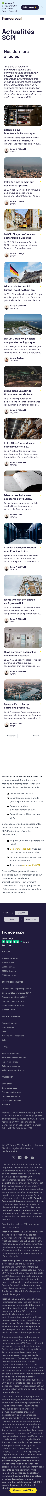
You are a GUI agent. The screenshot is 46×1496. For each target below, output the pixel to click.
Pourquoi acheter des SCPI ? (14, 997)
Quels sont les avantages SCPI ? (16, 993)
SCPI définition (11, 919)
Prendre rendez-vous (11, 1092)
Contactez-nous (9, 1088)
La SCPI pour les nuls (11, 1101)
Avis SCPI (6, 1105)
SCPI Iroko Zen (8, 963)
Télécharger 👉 (30, 7)
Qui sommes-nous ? (11, 1096)
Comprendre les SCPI (20, 849)
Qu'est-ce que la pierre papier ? (16, 989)
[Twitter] (13, 1157)
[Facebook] (26, 1157)
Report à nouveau (10, 1062)
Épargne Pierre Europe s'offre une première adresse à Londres (17, 708)
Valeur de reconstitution (13, 1070)
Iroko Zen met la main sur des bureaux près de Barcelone (19, 185)
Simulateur (7, 1084)
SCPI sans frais (8, 1010)
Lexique (5, 1047)
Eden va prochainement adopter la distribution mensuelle (18, 499)
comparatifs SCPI (31, 865)
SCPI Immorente (9, 975)
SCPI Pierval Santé (10, 958)
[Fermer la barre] (42, 7)
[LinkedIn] (19, 1157)
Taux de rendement (11, 1053)
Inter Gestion (8, 1027)
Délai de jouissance (11, 1066)
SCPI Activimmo (9, 971)
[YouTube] (32, 1157)
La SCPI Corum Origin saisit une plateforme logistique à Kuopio (20, 342)
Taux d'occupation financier (14, 1058)
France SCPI (21, 913)
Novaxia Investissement (13, 1036)
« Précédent (10, 736)
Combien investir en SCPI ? (14, 1001)
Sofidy (4, 1040)
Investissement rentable (13, 1006)
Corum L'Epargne (9, 1023)
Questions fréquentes (12, 982)
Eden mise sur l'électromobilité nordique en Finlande (19, 133)
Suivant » (36, 736)
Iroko (4, 1032)
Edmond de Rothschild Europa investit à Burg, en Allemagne (19, 290)
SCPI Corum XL (8, 967)
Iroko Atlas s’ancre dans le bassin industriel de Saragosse (19, 447)
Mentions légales (10, 1148)
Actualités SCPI (31, 919)
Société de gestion (11, 1016)
